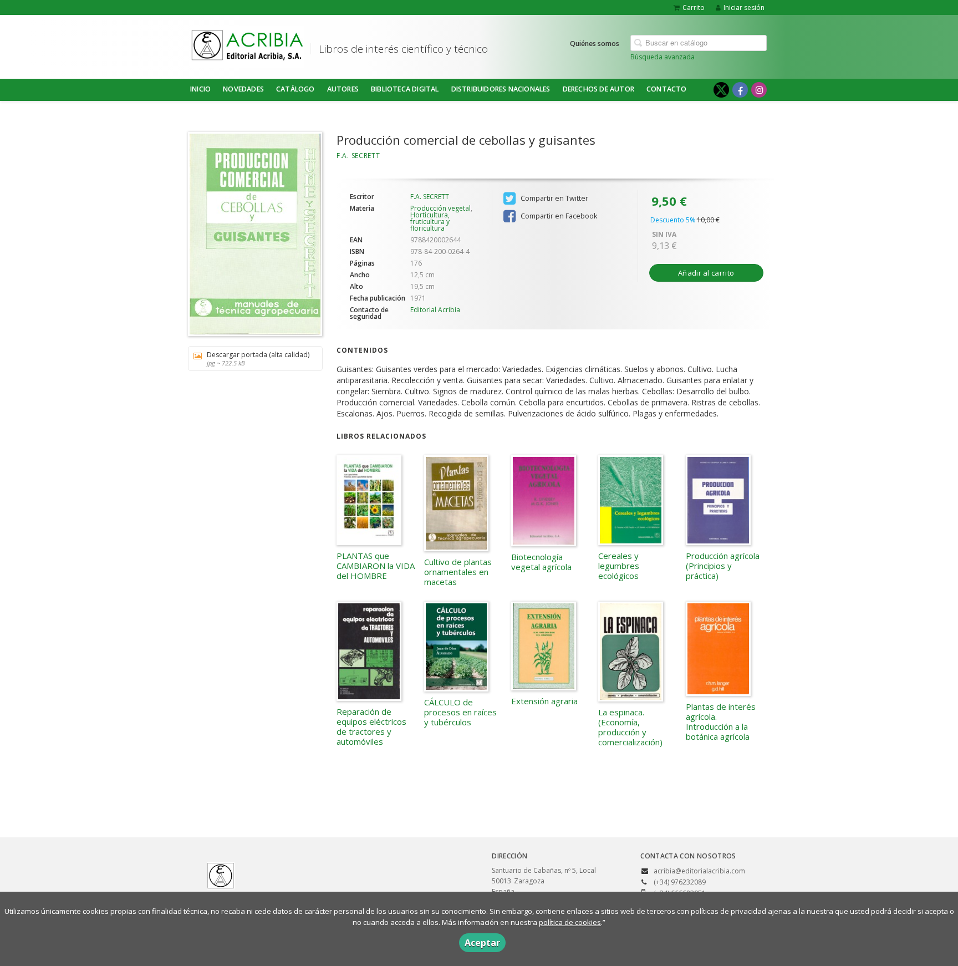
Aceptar (482, 943)
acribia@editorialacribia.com (699, 871)
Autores (343, 89)
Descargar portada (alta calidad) (258, 358)
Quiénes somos (594, 43)
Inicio (200, 89)
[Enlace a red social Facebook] (740, 90)
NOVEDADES (243, 89)
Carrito (693, 7)
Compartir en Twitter (553, 198)
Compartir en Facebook (558, 216)
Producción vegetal (440, 208)
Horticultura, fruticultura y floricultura (430, 221)
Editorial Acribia (435, 309)
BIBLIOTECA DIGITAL (405, 89)
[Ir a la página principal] (247, 45)
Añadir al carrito (706, 273)
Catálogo (295, 89)
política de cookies (570, 922)
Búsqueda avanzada (662, 57)
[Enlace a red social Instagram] (759, 90)
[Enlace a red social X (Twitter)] (721, 90)
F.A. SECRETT (358, 155)
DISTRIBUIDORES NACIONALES (501, 89)
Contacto (666, 89)
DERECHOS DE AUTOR (598, 89)
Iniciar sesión (744, 7)
